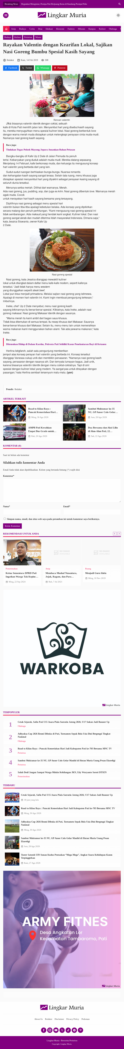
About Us (38, 1019)
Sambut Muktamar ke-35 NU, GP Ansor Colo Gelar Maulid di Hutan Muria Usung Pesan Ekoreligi (66, 760)
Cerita (32, 29)
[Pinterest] (80, 1030)
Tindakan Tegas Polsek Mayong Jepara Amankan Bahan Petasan (40, 149)
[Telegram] (74, 1030)
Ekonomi (60, 29)
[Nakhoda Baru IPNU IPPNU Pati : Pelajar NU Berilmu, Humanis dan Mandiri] (22, 552)
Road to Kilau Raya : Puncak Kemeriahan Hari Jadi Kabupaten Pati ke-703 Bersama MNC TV (65, 748)
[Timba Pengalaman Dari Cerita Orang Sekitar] (62, 552)
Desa (40, 29)
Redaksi (48, 1019)
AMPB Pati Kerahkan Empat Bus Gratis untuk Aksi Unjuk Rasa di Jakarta (43, 431)
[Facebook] (43, 1030)
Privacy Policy (72, 1019)
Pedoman (86, 1019)
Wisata (38, 37)
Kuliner (102, 29)
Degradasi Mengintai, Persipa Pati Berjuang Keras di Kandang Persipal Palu (54, 4)
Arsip (13, 29)
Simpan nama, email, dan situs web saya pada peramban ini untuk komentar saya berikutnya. (53, 519)
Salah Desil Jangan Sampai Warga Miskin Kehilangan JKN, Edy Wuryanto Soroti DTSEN (62, 772)
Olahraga (113, 29)
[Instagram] (49, 1030)
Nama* (6, 506)
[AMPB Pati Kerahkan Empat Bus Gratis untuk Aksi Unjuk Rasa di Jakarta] (14, 432)
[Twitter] (62, 1030)
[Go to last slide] (115, 533)
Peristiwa (28, 37)
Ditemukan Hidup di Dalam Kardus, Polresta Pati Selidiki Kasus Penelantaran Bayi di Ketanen (56, 344)
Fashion (71, 29)
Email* (66, 506)
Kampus (92, 29)
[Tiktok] (68, 1030)
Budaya (22, 29)
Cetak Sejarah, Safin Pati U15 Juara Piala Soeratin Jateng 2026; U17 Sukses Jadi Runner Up (63, 722)
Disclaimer (59, 1019)
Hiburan (81, 29)
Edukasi (49, 29)
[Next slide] (119, 533)
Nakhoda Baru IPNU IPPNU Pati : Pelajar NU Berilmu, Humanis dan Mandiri (21, 576)
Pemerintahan (24, 777)
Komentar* (8, 476)
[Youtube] (56, 1030)
